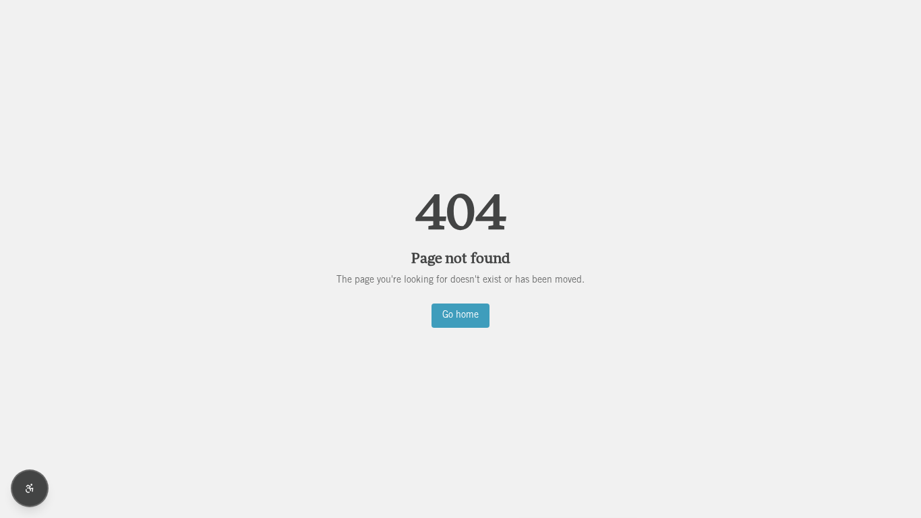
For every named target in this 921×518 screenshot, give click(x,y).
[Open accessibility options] (30, 488)
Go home (460, 315)
